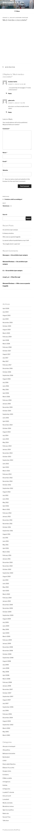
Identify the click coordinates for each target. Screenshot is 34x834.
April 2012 (6, 506)
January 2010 (7, 601)
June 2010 (6, 583)
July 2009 (6, 622)
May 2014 (6, 442)
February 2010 (7, 597)
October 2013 (7, 456)
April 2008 (6, 675)
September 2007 (8, 696)
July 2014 (5, 435)
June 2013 (6, 463)
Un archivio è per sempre (10, 230)
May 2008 (6, 672)
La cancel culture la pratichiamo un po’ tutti (16, 240)
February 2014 (7, 446)
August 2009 (7, 619)
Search (5, 214)
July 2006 (6, 710)
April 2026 (6, 308)
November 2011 (7, 523)
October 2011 (7, 527)
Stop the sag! (15, 277)
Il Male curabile (7, 778)
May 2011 (5, 545)
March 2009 (6, 636)
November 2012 (7, 481)
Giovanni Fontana (21, 17)
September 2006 (8, 707)
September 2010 (8, 573)
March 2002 (6, 728)
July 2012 (5, 495)
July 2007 (6, 703)
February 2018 (7, 347)
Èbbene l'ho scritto (8, 767)
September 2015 (8, 414)
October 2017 (7, 351)
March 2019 (6, 333)
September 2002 (8, 724)
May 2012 (6, 502)
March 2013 (6, 471)
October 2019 (7, 326)
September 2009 (8, 615)
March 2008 (6, 679)
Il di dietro (6, 774)
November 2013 (8, 453)
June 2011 (6, 541)
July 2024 (6, 312)
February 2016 (7, 400)
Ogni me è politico (8, 810)
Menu (18, 11)
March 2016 (6, 396)
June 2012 (6, 499)
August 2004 (7, 721)
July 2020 (6, 319)
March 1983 (6, 735)
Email (5, 161)
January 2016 (7, 403)
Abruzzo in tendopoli (9, 746)
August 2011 (6, 534)
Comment (6, 128)
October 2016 (7, 372)
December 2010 (8, 562)
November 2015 (8, 407)
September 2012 (8, 488)
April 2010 (6, 590)
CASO (4, 760)
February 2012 (7, 513)
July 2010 (5, 580)
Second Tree (6, 817)
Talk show (6, 820)
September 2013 (8, 460)
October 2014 (7, 428)
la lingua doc (6, 789)
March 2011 (6, 552)
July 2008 (6, 665)
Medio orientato (8, 803)
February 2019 (7, 336)
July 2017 (5, 358)
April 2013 (6, 467)
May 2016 (6, 389)
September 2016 (8, 375)
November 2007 (8, 689)
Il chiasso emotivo (8, 233)
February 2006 (7, 714)
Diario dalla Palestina (9, 764)
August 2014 (7, 432)
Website (5, 170)
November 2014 (8, 425)
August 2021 (6, 315)
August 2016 (7, 379)
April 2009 (6, 633)
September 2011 (8, 530)
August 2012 (6, 492)
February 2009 (7, 640)
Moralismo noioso (8, 806)
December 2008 (8, 647)
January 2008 (7, 686)
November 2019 (8, 322)
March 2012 (6, 509)
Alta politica (10, 67)
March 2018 (6, 343)
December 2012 (7, 478)
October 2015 (7, 410)
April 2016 (6, 393)
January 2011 (6, 559)
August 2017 (6, 354)
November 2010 (8, 566)
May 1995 (6, 731)
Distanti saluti (13, 2)
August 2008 (7, 661)
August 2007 (7, 700)
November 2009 (8, 608)
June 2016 (6, 386)
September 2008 (8, 657)
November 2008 (8, 650)
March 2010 (6, 594)
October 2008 (7, 654)
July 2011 (5, 537)
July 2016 (5, 382)
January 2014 (7, 449)
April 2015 (6, 421)
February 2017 (7, 365)
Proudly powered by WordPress (11, 830)
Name (5, 152)
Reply (10, 93)
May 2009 (6, 629)
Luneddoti (6, 799)
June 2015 (6, 418)
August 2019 (7, 329)
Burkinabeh (6, 757)
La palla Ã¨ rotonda (8, 792)
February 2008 (7, 682)
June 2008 (6, 668)
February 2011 (7, 555)
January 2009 (7, 643)
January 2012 (7, 516)
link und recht (7, 796)
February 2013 (7, 474)
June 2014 (6, 439)
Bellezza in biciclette (9, 753)
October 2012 (7, 485)
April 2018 (6, 340)
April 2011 (6, 548)
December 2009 (8, 604)
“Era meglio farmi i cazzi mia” (11, 244)
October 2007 (7, 693)
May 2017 (6, 361)
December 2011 (7, 520)
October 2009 (7, 612)
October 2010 (7, 569)
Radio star (6, 813)
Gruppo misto (7, 771)
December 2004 (8, 717)
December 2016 (8, 368)
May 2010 (6, 587)
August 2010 (7, 576)
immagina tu (6, 782)
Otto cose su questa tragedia (11, 237)
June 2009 (6, 626)
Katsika (5, 785)
